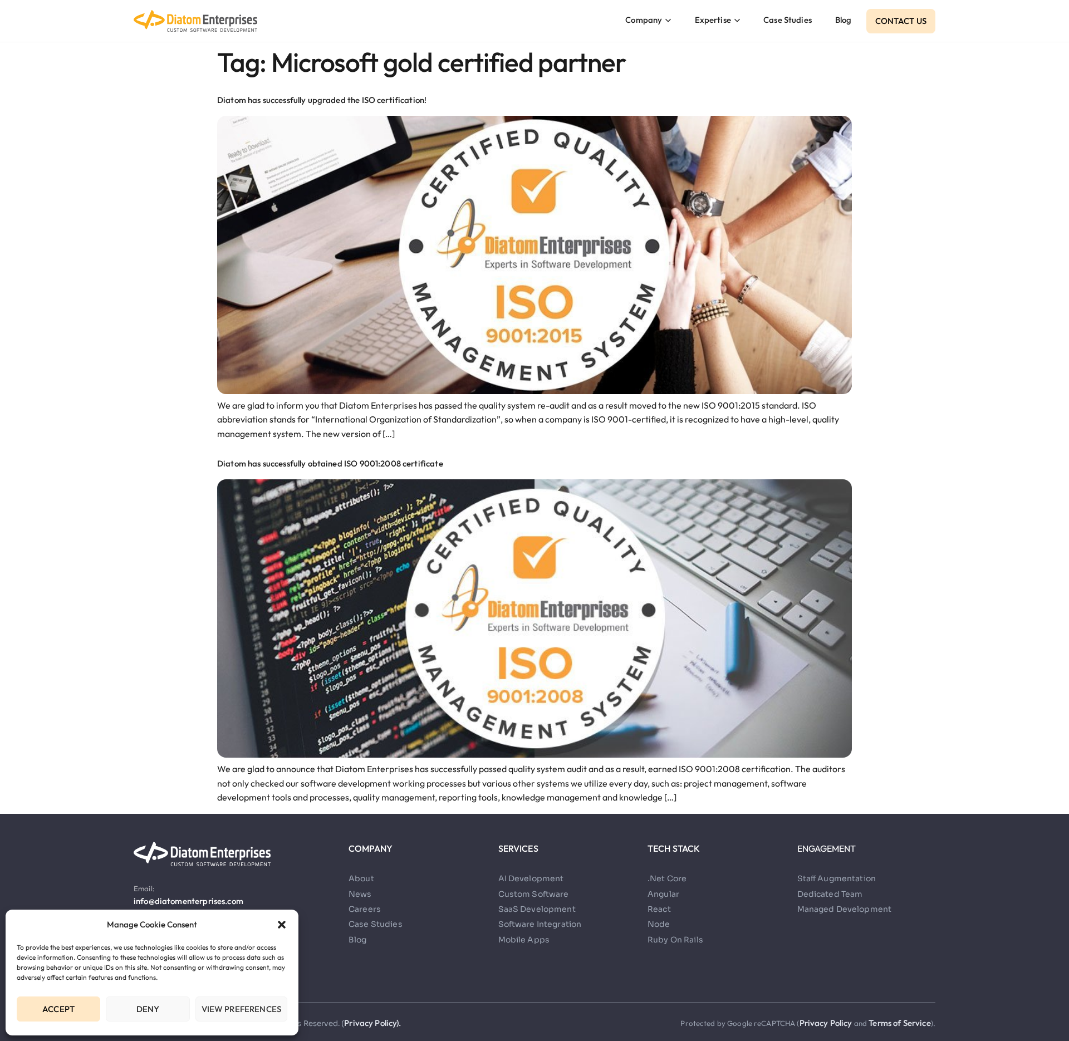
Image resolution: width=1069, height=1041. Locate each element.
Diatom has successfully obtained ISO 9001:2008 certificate (330, 463)
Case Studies (787, 19)
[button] (281, 924)
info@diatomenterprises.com (188, 901)
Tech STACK (674, 848)
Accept (58, 1009)
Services (518, 848)
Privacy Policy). (372, 1023)
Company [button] (643, 19)
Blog (843, 19)
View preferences (241, 1009)
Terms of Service (899, 1023)
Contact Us (901, 21)
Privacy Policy (827, 1023)
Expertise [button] (713, 19)
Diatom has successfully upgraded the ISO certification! (321, 100)
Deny (148, 1009)
